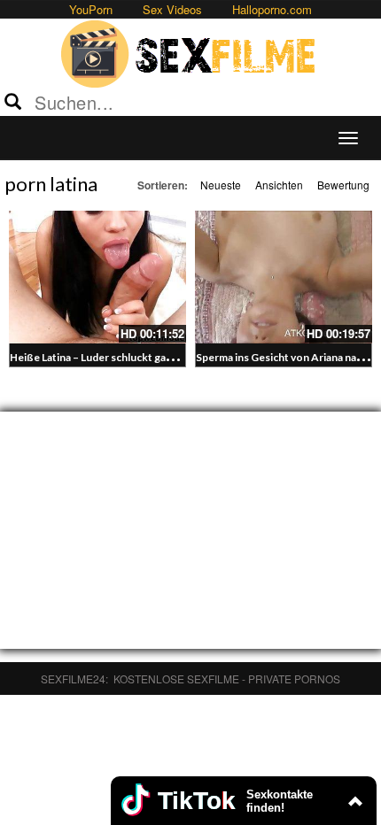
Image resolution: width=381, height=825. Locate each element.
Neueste (220, 184)
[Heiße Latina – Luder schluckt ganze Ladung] (97, 277)
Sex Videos (172, 9)
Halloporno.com (272, 9)
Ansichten (279, 184)
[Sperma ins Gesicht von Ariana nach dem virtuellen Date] (283, 277)
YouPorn (91, 9)
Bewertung (343, 184)
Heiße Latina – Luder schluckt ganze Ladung (115, 357)
